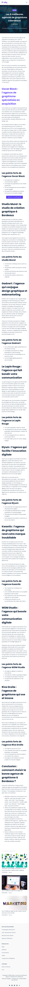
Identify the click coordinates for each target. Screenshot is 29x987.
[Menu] (26, 2)
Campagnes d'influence (8, 929)
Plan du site (14, 980)
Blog (3, 947)
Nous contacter (6, 967)
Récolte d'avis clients (7, 935)
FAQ (3, 970)
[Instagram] (14, 985)
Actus (14, 10)
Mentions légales (6, 978)
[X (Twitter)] (12, 985)
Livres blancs (5, 952)
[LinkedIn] (16, 985)
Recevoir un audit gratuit (14, 197)
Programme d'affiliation (8, 958)
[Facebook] (9, 985)
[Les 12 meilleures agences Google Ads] (14, 882)
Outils (3, 955)
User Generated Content (9, 932)
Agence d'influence (7, 938)
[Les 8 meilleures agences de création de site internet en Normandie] (14, 903)
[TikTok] (19, 985)
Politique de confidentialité (19, 978)
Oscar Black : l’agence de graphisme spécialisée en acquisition (11, 96)
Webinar (4, 949)
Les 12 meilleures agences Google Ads (12, 890)
